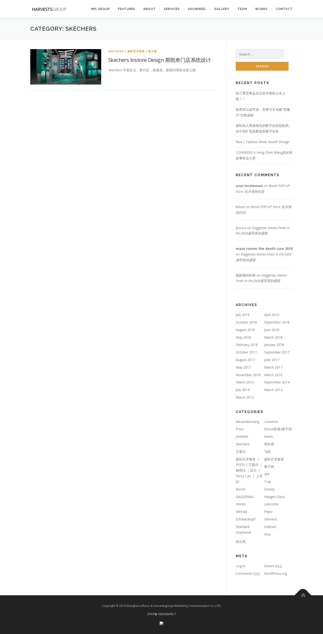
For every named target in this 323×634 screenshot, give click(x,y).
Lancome (271, 504)
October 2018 (246, 322)
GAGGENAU (245, 496)
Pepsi (268, 511)
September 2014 (276, 382)
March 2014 (273, 389)
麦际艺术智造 (136, 51)
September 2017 (276, 352)
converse (271, 421)
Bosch (240, 489)
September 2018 (276, 322)
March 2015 (245, 382)
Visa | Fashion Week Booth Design (262, 142)
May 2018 (243, 337)
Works (261, 9)
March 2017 (273, 367)
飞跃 (267, 451)
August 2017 (245, 359)
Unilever (270, 526)
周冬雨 (269, 444)
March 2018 (273, 337)
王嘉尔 (241, 451)
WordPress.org (275, 573)
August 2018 (245, 330)
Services (172, 9)
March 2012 (245, 397)
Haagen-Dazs (274, 496)
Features (126, 9)
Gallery (221, 9)
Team (242, 9)
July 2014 (242, 389)
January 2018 (274, 344)
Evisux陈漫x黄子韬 (278, 429)
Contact (284, 9)
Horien (241, 504)
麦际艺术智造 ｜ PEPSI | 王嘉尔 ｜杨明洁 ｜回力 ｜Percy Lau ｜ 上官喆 (249, 470)
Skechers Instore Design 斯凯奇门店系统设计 (159, 59)
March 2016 (273, 375)
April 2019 (271, 314)
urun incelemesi (249, 185)
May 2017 (243, 367)
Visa (267, 534)
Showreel (197, 9)
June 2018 (271, 330)
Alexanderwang (247, 421)
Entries (273, 566)
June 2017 (271, 359)
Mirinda (241, 511)
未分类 (241, 541)
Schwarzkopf (245, 519)
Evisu (240, 429)
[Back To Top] (303, 595)
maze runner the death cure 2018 (264, 248)
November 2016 (248, 375)
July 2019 (242, 314)
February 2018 (247, 344)
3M (266, 474)
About (149, 9)
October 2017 (246, 352)
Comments (248, 573)
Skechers (116, 51)
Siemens (270, 519)
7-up (267, 481)
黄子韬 (152, 51)
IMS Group (100, 9)
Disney (269, 489)
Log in (240, 566)
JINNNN (242, 436)
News (268, 436)
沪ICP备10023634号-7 (161, 614)
